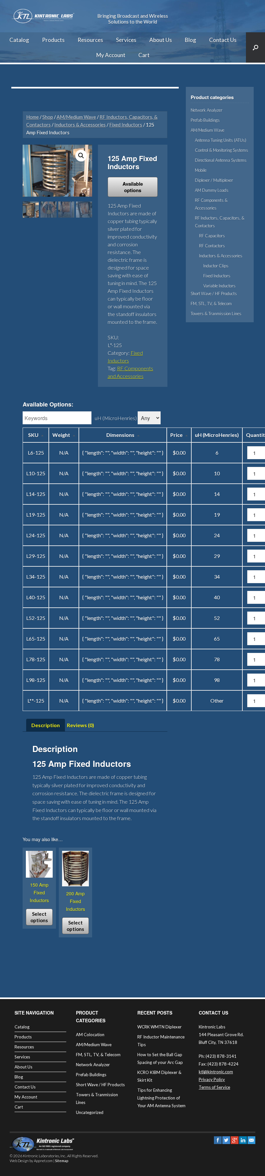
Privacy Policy (212, 1079)
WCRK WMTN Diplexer (159, 1026)
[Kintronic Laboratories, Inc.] (43, 16)
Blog (190, 39)
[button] (81, 155)
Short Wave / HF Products (214, 293)
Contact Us (223, 39)
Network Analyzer (206, 110)
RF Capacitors (212, 235)
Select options (39, 917)
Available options (132, 187)
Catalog (19, 39)
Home (32, 117)
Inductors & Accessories (80, 125)
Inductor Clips (215, 265)
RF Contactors (212, 245)
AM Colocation (90, 1034)
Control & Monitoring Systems (221, 150)
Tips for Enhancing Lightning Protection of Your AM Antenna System (161, 1098)
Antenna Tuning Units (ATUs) (220, 140)
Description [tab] (45, 725)
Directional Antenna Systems (221, 160)
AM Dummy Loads (211, 190)
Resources (90, 39)
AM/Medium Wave (76, 117)
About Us (160, 39)
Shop (47, 117)
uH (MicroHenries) (116, 418)
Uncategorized (89, 1112)
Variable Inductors (219, 285)
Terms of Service (214, 1087)
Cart (144, 55)
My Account (110, 55)
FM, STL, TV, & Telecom (211, 303)
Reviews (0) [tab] (80, 725)
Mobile (201, 170)
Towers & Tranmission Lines (216, 313)
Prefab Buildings (205, 120)
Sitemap (61, 1161)
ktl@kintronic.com (216, 1071)
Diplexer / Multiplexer (214, 180)
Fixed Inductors (125, 125)
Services (126, 39)
